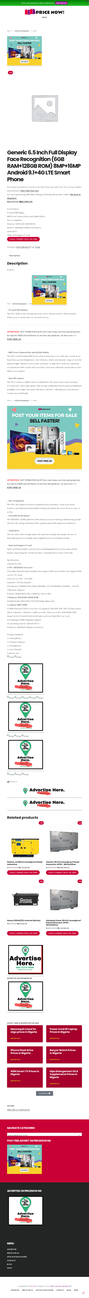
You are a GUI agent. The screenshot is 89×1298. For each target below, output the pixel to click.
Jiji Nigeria (66, 1286)
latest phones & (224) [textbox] (43, 1135)
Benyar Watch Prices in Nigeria (63, 1051)
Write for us (13, 1253)
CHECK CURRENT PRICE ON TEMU (23, 239)
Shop (9, 1268)
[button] (44, 1093)
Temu (37, 247)
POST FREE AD (14, 339)
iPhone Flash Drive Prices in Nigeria (22, 1051)
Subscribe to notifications (18, 1110)
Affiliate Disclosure (17, 1257)
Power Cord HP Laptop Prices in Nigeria (63, 1030)
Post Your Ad (61, 3)
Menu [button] (44, 17)
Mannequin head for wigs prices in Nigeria (24, 1030)
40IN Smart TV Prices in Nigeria (25, 1073)
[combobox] (44, 1134)
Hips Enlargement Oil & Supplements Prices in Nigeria (64, 1074)
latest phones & (23, 247)
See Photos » (16, 1038)
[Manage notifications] (83, 1293)
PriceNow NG (44, 11)
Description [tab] (14, 255)
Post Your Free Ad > (30, 191)
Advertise (11, 1249)
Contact (11, 1260)
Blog (9, 1264)
